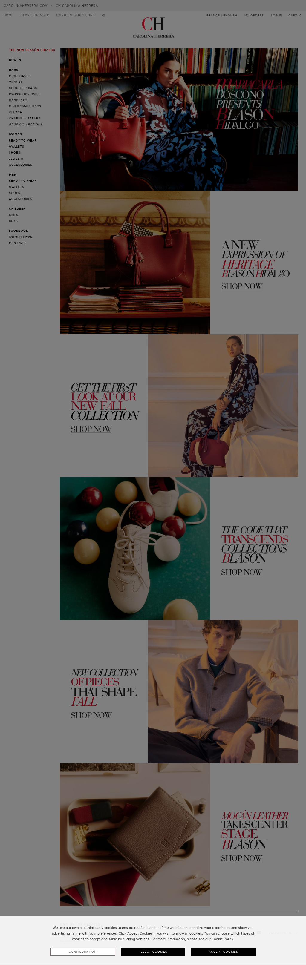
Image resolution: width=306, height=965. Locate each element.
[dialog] (153, 940)
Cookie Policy (222, 939)
